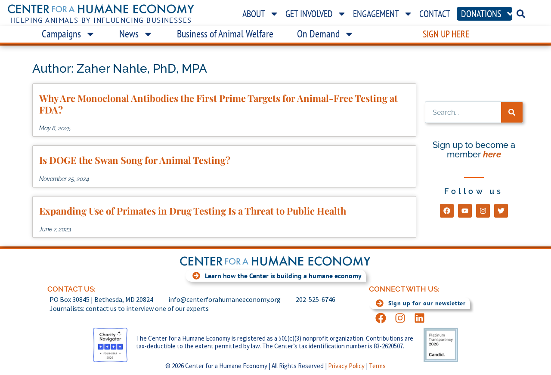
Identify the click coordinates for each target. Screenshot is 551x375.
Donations (481, 14)
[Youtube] (465, 211)
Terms (377, 366)
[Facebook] (447, 211)
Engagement (376, 14)
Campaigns (61, 33)
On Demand (318, 33)
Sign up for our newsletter (427, 303)
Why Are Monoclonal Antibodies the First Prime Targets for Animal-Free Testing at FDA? (218, 104)
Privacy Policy (346, 366)
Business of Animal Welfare (225, 33)
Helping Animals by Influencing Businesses (101, 20)
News (129, 33)
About (253, 14)
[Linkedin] (419, 318)
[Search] (512, 112)
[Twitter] (501, 211)
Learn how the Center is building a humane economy (283, 275)
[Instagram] (483, 211)
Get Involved (309, 14)
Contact (434, 14)
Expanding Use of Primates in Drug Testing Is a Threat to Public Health (192, 210)
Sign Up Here (446, 34)
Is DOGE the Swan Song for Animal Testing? (134, 160)
